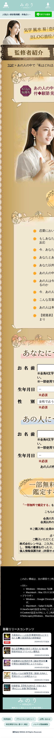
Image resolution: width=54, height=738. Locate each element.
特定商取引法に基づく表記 (17, 724)
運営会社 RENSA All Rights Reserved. (27, 732)
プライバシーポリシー (25, 719)
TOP (11, 65)
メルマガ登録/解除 (40, 724)
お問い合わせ (45, 719)
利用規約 (7, 719)
